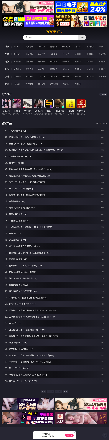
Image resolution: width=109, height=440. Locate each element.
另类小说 (78, 76)
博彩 (7, 46)
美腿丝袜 (65, 69)
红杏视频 (65, 84)
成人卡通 (41, 61)
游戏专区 (53, 46)
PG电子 (17, 46)
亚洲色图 (29, 69)
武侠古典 (53, 76)
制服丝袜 (65, 61)
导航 (7, 84)
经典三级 (78, 61)
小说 (7, 76)
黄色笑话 (90, 76)
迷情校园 (65, 76)
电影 (7, 61)
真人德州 (29, 46)
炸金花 (78, 46)
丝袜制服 (78, 54)
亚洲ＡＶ (17, 54)
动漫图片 (53, 69)
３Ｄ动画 (53, 54)
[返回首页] (104, 435)
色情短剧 (78, 84)
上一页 (51, 391)
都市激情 (17, 76)
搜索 (82, 37)
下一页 (58, 391)
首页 (43, 391)
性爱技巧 (102, 76)
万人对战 (41, 46)
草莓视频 (41, 84)
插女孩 (17, 84)
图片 (7, 69)
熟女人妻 (65, 54)
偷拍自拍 (29, 61)
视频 (7, 54)
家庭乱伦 (29, 76)
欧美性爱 (53, 61)
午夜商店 (29, 84)
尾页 (65, 391)
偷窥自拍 (17, 69)
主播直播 (90, 54)
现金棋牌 (90, 46)
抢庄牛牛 (102, 46)
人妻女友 (41, 76)
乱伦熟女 (90, 61)
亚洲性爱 (17, 61)
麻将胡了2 (66, 46)
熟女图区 (90, 69)
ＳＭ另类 (102, 54)
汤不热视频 (53, 84)
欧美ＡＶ (41, 54)
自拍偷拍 (29, 54)
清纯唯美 (78, 69)
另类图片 (102, 69)
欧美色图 (41, 69)
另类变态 (102, 61)
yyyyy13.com (54, 32)
